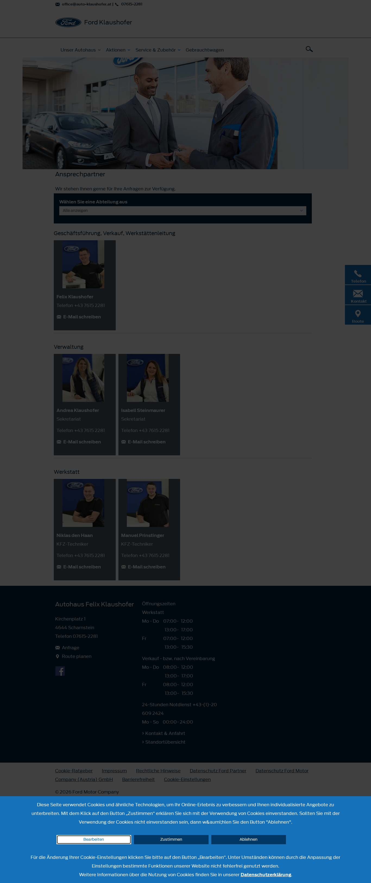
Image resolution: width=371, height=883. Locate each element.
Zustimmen (171, 839)
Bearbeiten (93, 839)
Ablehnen (248, 839)
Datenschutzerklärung (266, 874)
